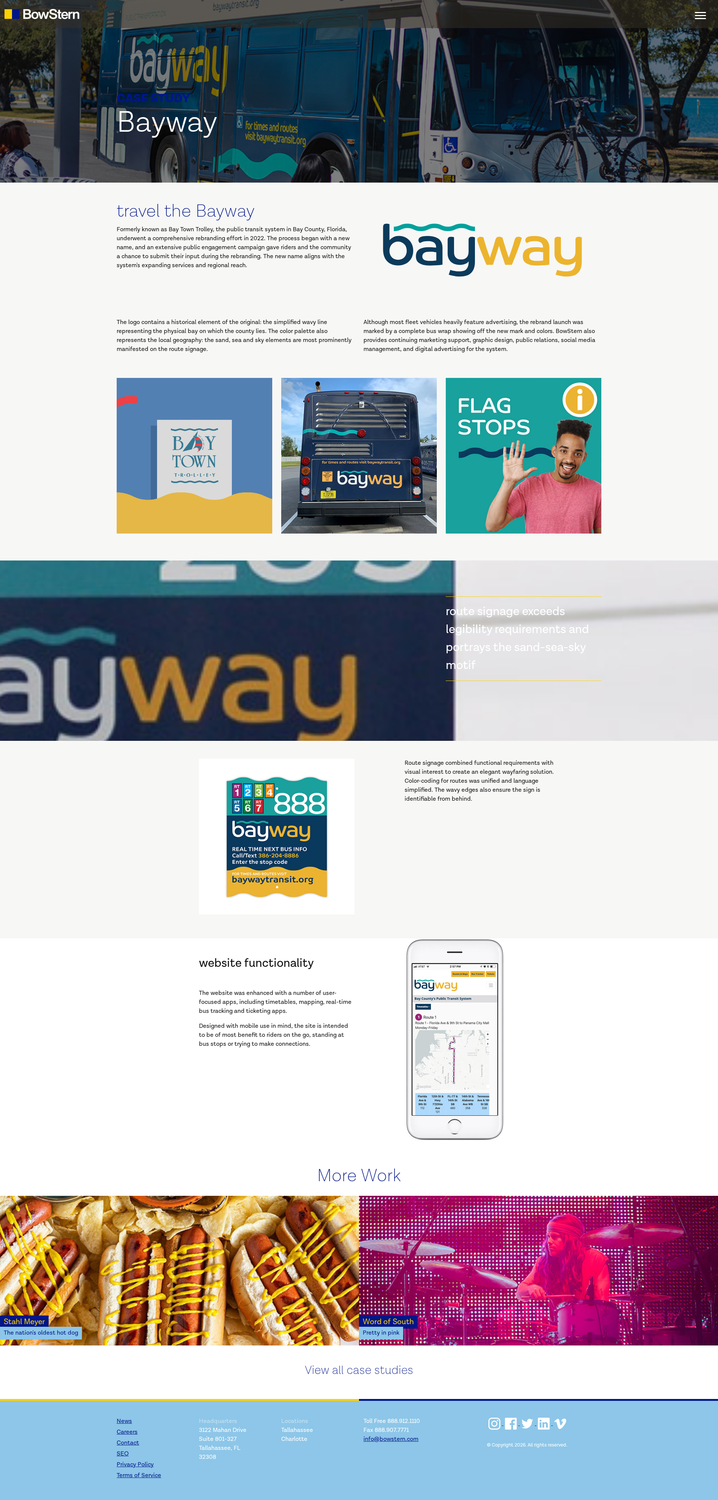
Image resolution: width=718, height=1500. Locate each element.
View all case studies (359, 1370)
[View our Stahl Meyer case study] (179, 1270)
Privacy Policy (135, 1465)
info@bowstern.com (390, 1439)
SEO (123, 1454)
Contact (128, 1443)
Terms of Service (139, 1475)
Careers (127, 1432)
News (124, 1421)
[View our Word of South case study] (538, 1270)
